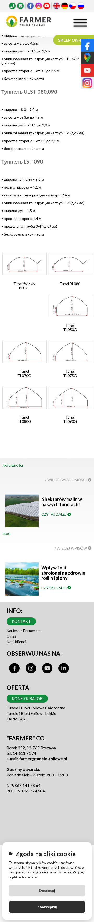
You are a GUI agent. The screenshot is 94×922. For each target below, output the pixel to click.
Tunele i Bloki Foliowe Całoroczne (36, 708)
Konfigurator (27, 698)
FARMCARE (17, 718)
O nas (11, 636)
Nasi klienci (16, 641)
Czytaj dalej (54, 514)
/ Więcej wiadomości (66, 480)
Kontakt (21, 621)
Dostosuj (47, 890)
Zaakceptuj (47, 907)
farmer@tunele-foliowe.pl (43, 758)
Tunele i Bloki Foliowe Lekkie (31, 713)
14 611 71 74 (24, 753)
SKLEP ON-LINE (73, 40)
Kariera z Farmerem (23, 630)
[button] (24, 273)
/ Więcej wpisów (71, 548)
